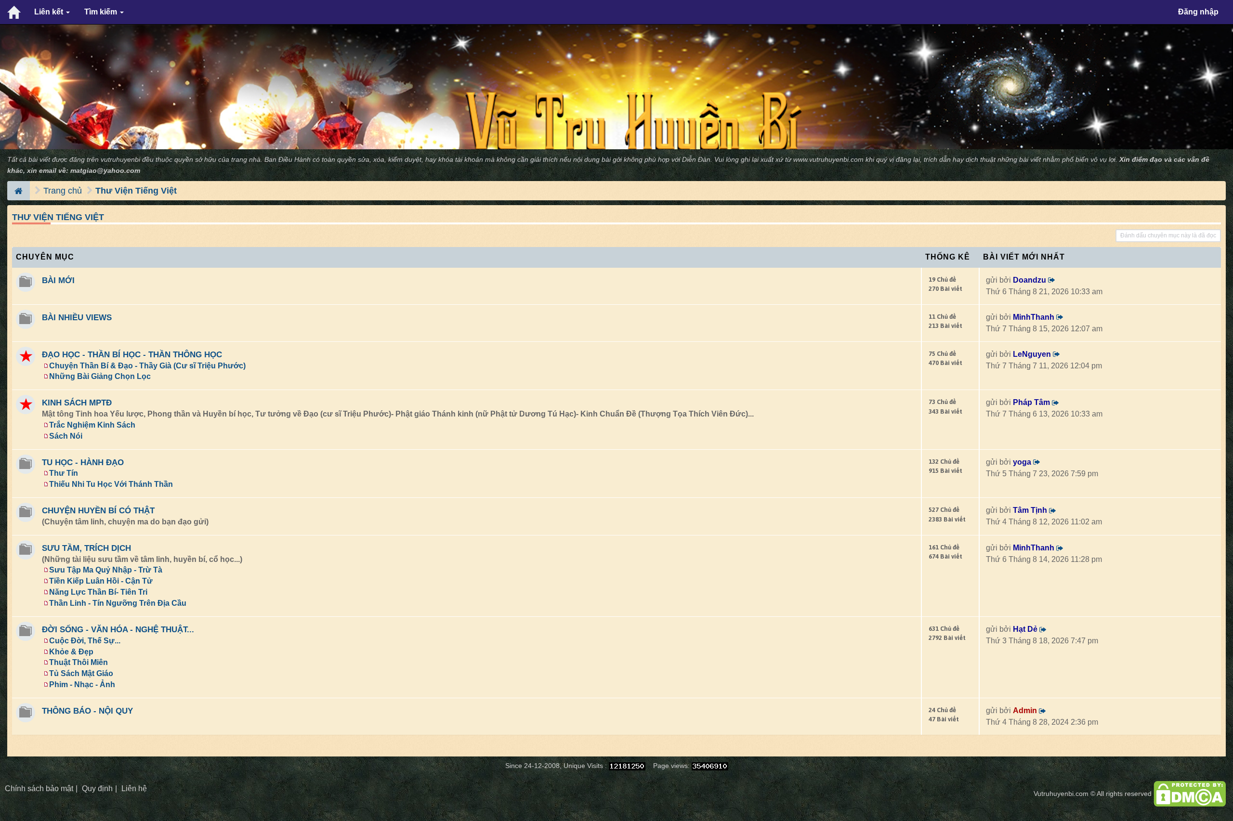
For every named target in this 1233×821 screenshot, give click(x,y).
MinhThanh (1033, 317)
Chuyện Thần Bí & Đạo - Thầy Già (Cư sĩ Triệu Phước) (147, 366)
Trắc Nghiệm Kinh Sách (92, 425)
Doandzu (1029, 280)
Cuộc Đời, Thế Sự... (84, 641)
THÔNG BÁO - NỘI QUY (87, 711)
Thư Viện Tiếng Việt (136, 190)
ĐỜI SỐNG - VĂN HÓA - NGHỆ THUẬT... (118, 629)
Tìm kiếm (101, 12)
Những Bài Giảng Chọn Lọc (100, 376)
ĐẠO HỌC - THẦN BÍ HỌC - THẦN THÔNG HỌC (132, 354)
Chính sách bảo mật (39, 788)
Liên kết (49, 12)
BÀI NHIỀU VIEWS (77, 317)
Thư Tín (63, 473)
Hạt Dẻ (1025, 629)
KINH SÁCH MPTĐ (77, 402)
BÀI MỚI (58, 280)
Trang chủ (62, 190)
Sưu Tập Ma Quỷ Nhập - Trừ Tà (105, 570)
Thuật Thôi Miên (78, 662)
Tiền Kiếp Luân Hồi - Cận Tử (101, 581)
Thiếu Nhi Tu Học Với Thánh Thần (111, 484)
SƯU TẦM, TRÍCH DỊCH (86, 548)
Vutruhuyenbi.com (1061, 793)
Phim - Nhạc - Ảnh (82, 684)
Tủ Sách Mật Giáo (81, 673)
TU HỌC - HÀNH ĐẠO (83, 462)
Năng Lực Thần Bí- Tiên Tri (98, 592)
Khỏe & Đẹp (71, 652)
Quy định (97, 788)
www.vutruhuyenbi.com (828, 159)
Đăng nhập (1198, 12)
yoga (1022, 462)
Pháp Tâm (1031, 402)
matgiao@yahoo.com (105, 170)
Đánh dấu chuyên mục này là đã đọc (1168, 235)
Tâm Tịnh (1030, 510)
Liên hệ (134, 788)
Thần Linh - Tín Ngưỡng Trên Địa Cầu (117, 603)
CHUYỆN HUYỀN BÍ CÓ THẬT (98, 510)
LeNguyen (1032, 354)
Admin (1025, 710)
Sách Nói (65, 436)
